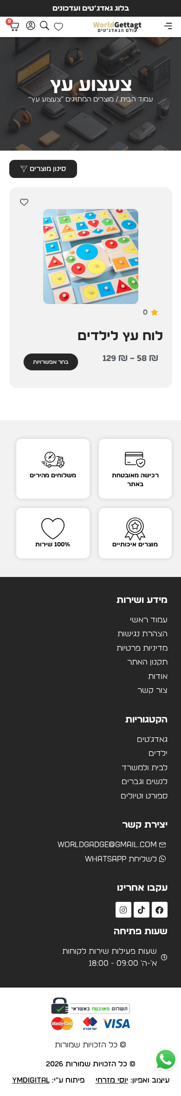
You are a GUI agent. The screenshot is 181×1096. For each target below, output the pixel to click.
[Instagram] (123, 910)
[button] (168, 27)
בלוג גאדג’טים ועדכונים (90, 8)
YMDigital (31, 1080)
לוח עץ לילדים (120, 336)
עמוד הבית (136, 99)
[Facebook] (160, 910)
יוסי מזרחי (112, 1080)
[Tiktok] (141, 910)
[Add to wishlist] (24, 202)
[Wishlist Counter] (58, 27)
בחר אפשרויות (51, 362)
